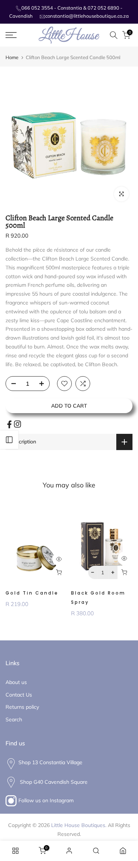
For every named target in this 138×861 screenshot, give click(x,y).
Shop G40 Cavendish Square (53, 782)
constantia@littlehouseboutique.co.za (87, 16)
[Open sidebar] (9, 439)
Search (14, 719)
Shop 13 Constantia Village (50, 762)
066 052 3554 (37, 8)
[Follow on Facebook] (9, 424)
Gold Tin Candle (32, 593)
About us (16, 682)
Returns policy (22, 707)
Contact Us (19, 694)
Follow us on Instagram (46, 800)
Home (12, 57)
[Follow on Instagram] (17, 424)
